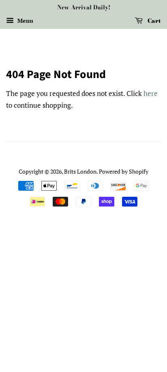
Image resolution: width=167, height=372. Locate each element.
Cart (153, 20)
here (150, 93)
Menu (24, 20)
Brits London (80, 171)
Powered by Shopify (123, 171)
